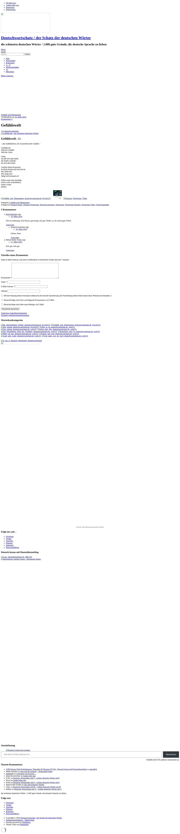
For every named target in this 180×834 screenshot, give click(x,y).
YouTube (9, 541)
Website (4, 291)
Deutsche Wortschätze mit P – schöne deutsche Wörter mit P (36, 778)
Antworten (10, 225)
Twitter (8, 539)
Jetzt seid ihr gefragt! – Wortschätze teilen (36, 771)
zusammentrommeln (15, 315)
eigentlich (93, 769)
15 (7, 69)
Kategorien (10, 63)
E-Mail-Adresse (8, 286)
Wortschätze (10, 61)
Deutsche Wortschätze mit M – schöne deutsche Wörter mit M (37, 787)
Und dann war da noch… (26, 774)
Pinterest (9, 543)
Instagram (9, 545)
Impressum (10, 7)
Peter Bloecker (11, 214)
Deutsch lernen (16, 205)
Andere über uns (12, 5)
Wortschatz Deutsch (72, 205)
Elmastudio (24, 824)
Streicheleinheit (14, 313)
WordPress (26, 822)
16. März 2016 (20, 117)
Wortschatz (59, 205)
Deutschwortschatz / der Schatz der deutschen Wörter (46, 38)
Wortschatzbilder (12, 67)
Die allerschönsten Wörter (34, 785)
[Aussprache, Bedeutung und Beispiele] (75, 198)
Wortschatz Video (88, 205)
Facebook (9, 536)
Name (4, 282)
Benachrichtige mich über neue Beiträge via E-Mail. (24, 304)
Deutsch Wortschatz (31, 205)
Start (7, 58)
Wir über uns (11, 3)
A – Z (8, 65)
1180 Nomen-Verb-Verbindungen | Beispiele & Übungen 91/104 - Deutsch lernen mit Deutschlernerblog (46, 769)
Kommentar (6, 278)
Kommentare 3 (6, 119)
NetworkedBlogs (12, 547)
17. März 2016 (16, 242)
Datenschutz (10, 10)
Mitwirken (10, 72)
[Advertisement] (90, 95)
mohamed (9, 774)
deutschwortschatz (11, 131)
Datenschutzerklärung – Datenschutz (20, 820)
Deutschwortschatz (47, 205)
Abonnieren (171, 754)
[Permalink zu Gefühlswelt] (19, 133)
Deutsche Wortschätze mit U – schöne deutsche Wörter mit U (38, 789)
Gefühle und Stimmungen (11, 115)
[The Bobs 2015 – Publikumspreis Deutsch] (18, 750)
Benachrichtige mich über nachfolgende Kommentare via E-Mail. (29, 300)
